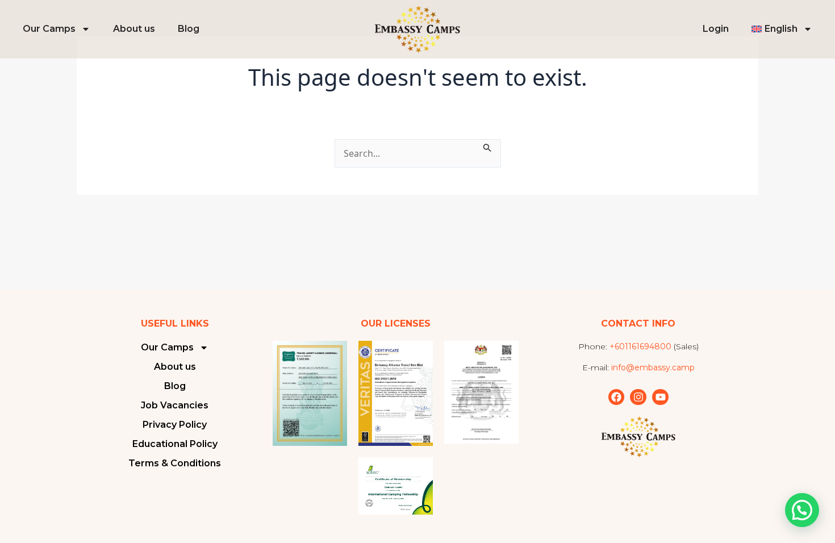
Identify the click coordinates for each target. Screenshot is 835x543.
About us (134, 28)
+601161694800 (640, 346)
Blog (188, 28)
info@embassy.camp (653, 367)
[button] (802, 510)
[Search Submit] (487, 146)
